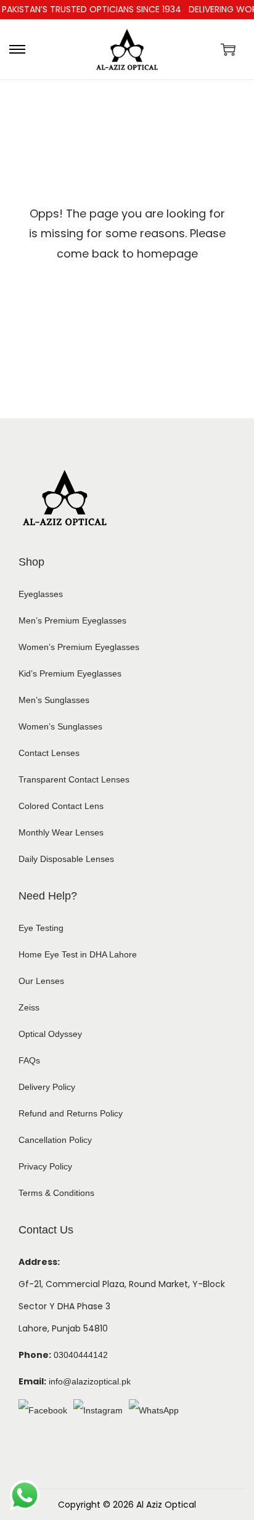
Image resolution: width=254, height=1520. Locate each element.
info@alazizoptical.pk (90, 1381)
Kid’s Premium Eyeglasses (69, 673)
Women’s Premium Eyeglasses (78, 647)
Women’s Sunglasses (60, 726)
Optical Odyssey (50, 1034)
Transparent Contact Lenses (73, 779)
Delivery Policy (46, 1087)
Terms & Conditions (56, 1193)
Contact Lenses (49, 753)
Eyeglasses (40, 594)
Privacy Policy (45, 1166)
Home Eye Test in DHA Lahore (77, 954)
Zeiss (28, 1007)
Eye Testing (40, 928)
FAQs (29, 1060)
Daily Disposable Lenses (66, 859)
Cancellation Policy (55, 1140)
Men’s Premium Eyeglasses (72, 620)
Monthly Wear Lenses (61, 832)
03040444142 (81, 1355)
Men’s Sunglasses (53, 700)
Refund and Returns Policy (70, 1113)
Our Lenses (41, 981)
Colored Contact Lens (61, 806)
